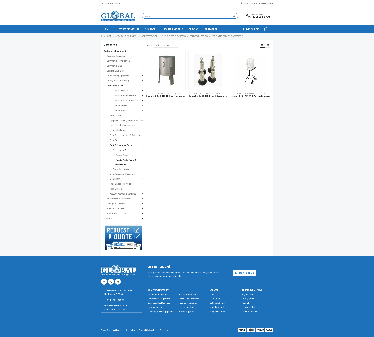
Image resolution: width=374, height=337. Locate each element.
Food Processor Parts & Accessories (126, 135)
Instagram (118, 282)
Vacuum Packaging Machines (123, 193)
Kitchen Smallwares (187, 294)
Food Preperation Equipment (160, 311)
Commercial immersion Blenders (124, 100)
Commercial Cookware (189, 298)
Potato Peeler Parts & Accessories (166, 93)
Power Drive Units (120, 169)
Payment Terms (249, 294)
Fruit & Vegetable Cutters (122, 145)
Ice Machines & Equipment (119, 198)
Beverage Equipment (116, 55)
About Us (193, 29)
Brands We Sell (217, 307)
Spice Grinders (116, 188)
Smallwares (151, 29)
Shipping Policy (248, 307)
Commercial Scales (118, 110)
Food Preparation (115, 85)
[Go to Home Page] (102, 36)
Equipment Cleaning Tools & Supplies (126, 120)
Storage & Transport (116, 203)
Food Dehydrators (118, 130)
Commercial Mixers (118, 105)
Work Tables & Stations (117, 213)
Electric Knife (115, 115)
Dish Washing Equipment (118, 75)
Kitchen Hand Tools (187, 307)
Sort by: (149, 45)
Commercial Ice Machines (159, 303)
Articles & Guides (217, 303)
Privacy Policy (248, 298)
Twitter (111, 282)
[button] (262, 45)
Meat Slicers (115, 178)
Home (106, 29)
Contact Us (210, 29)
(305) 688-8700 (118, 300)
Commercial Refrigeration (118, 60)
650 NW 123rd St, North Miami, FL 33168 (257, 3)
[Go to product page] (165, 70)
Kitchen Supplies (186, 311)
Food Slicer (114, 140)
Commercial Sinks (114, 65)
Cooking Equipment (115, 70)
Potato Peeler (121, 155)
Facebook (104, 282)
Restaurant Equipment (127, 29)
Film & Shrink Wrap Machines (123, 125)
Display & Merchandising (118, 80)
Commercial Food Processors (123, 95)
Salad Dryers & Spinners (120, 183)
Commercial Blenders (119, 90)
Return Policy (247, 303)
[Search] (234, 15)
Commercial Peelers (121, 150)
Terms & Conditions (250, 311)
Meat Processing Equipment (122, 174)
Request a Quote (252, 29)
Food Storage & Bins (188, 303)
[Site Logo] (118, 15)
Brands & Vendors (173, 29)
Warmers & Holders (115, 208)
